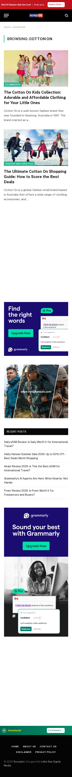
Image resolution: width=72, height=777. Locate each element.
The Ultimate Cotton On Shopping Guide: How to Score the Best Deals (35, 176)
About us (29, 746)
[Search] (66, 15)
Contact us (48, 746)
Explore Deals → (56, 4)
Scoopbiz (19, 761)
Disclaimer (23, 752)
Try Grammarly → (55, 730)
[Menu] (6, 15)
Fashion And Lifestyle (19, 164)
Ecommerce (12, 84)
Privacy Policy (45, 752)
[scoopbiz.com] (36, 15)
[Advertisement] (36, 257)
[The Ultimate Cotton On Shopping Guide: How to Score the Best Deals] (36, 147)
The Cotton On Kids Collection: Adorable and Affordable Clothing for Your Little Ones (35, 97)
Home (7, 27)
